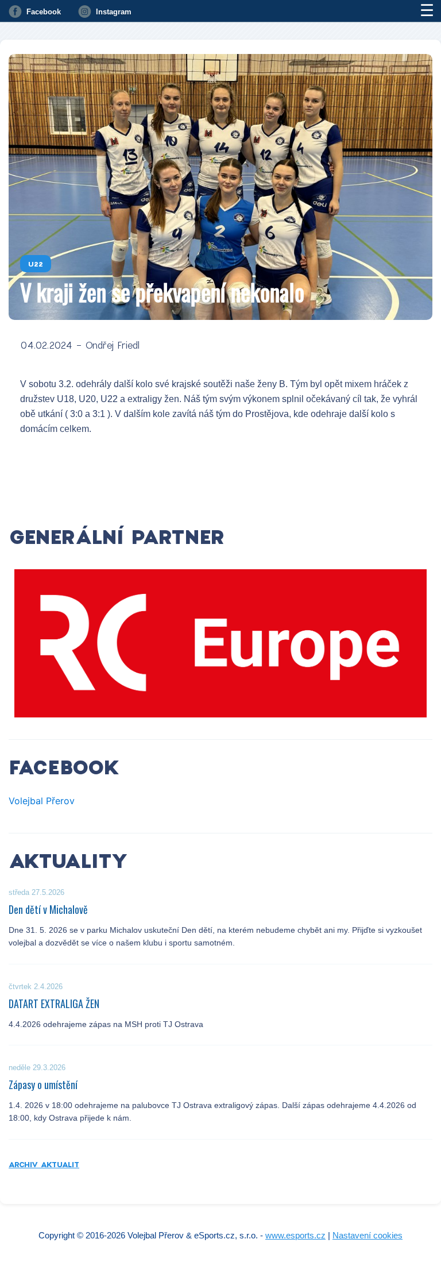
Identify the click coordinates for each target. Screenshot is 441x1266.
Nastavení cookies (367, 1235)
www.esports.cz (295, 1235)
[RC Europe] (220, 643)
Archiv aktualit (44, 1164)
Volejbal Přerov (42, 800)
